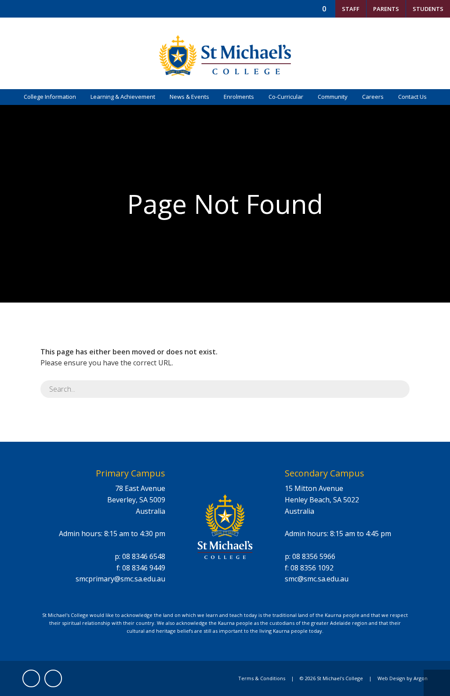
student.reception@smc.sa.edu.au (272, 26)
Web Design (391, 678)
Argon (421, 678)
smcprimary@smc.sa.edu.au (120, 579)
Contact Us (412, 97)
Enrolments (239, 97)
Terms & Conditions (261, 678)
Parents (386, 9)
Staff (350, 9)
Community (333, 97)
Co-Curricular (286, 97)
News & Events (189, 97)
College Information (50, 97)
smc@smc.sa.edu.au (316, 579)
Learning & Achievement (123, 97)
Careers (373, 97)
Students (428, 9)
